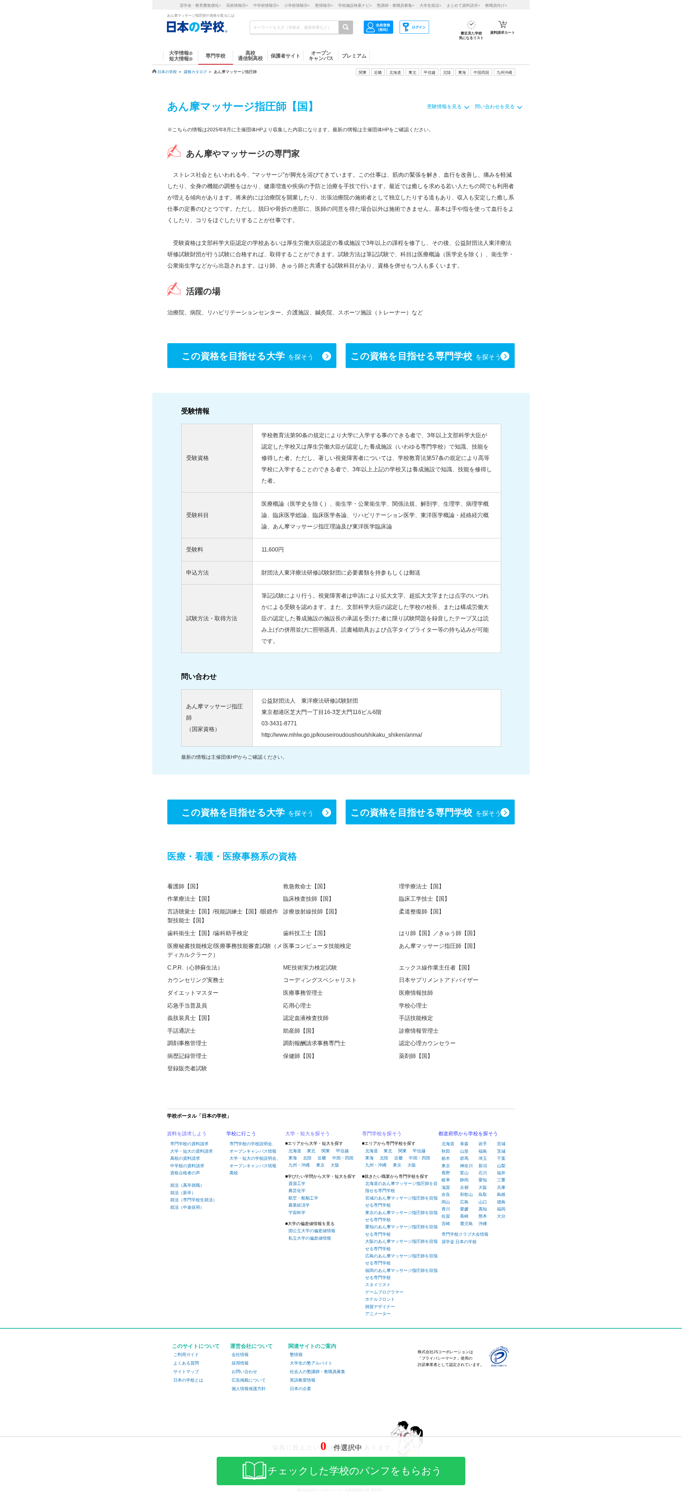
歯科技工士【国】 (306, 933)
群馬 (464, 1158)
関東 (325, 1150)
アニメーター (378, 1313)
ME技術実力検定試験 (310, 968)
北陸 (307, 1158)
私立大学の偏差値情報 (309, 1238)
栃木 (446, 1158)
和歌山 (466, 1194)
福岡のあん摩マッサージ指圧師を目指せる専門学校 (401, 1274)
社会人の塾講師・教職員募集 (317, 1371)
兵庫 (501, 1187)
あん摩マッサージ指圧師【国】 (438, 946)
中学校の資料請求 (187, 1165)
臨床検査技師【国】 (308, 899)
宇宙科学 (296, 1212)
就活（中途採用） (187, 1207)
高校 (233, 1172)
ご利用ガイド (186, 1354)
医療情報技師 (416, 993)
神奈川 (466, 1165)
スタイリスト (378, 1284)
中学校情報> (266, 5)
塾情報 (296, 1354)
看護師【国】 (184, 886)
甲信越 (342, 1150)
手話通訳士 (181, 1031)
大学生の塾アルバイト (311, 1363)
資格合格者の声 (185, 1172)
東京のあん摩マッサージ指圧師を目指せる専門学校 (401, 1216)
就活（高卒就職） (187, 1185)
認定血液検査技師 (306, 1018)
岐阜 (446, 1180)
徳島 (501, 1202)
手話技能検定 (416, 1018)
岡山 (446, 1202)
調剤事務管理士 (187, 1043)
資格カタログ (195, 72)
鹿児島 (466, 1223)
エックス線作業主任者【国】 (436, 968)
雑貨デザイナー (380, 1306)
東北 (311, 1150)
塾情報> (324, 5)
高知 (482, 1209)
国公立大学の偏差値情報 (311, 1230)
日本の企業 (300, 1388)
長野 (446, 1172)
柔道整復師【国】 (421, 912)
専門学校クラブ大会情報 (465, 1234)
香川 (446, 1209)
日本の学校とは (188, 1380)
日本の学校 (167, 72)
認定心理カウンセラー (427, 1043)
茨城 (501, 1151)
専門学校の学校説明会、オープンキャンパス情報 (252, 1147)
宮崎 (446, 1223)
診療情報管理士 (419, 1031)
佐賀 (446, 1216)
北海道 (395, 72)
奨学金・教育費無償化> (200, 5)
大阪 (335, 1165)
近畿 (322, 1158)
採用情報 (240, 1363)
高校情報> (237, 5)
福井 (501, 1172)
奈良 (446, 1194)
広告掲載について (249, 1380)
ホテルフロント (380, 1299)
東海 (292, 1158)
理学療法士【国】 (421, 886)
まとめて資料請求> (463, 5)
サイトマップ (186, 1371)
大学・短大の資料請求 (191, 1151)
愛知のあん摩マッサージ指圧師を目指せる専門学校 (401, 1230)
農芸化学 (296, 1190)
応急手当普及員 (187, 1006)
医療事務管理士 (303, 993)
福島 (482, 1151)
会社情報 (240, 1354)
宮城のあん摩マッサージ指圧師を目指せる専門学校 (401, 1202)
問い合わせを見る (495, 106)
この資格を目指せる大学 (248, 356)
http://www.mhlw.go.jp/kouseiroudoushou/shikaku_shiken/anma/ (341, 735)
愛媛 (464, 1209)
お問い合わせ (244, 1371)
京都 (464, 1187)
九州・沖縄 (299, 1165)
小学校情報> (297, 5)
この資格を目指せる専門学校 (426, 356)
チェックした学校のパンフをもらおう (354, 1470)
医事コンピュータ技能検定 (317, 946)
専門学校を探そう (382, 1133)
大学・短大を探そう (307, 1133)
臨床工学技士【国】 (424, 899)
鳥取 (482, 1194)
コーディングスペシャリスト (320, 980)
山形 (464, 1151)
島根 (501, 1194)
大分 (501, 1216)
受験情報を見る (444, 106)
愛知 (482, 1180)
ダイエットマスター (192, 993)
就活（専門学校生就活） (193, 1199)
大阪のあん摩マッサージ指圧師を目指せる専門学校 (401, 1245)
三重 (501, 1180)
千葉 (501, 1158)
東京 (320, 1165)
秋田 (446, 1151)
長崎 (464, 1216)
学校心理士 (413, 1006)
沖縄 (482, 1223)
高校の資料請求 (185, 1158)
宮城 (501, 1143)
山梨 (501, 1165)
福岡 (501, 1209)
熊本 (482, 1216)
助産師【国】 (300, 1031)
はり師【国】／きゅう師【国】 (438, 933)
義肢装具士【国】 (190, 1018)
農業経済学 (299, 1205)
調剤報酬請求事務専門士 (314, 1043)
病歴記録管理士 (187, 1056)
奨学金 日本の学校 (459, 1241)
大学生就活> (430, 5)
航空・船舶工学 (303, 1198)
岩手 (482, 1143)
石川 (482, 1172)
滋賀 (446, 1187)
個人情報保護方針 (249, 1388)
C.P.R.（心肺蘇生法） (195, 968)
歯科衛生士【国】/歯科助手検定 (207, 933)
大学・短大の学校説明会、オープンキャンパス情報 (255, 1162)
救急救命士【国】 (306, 886)
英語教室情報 (302, 1380)
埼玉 (482, 1158)
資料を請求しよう (187, 1133)
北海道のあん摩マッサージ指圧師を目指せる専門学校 (401, 1187)
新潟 (482, 1165)
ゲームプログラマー (384, 1292)
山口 (482, 1202)
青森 (464, 1143)
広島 (464, 1202)
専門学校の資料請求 (189, 1143)
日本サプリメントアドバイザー (438, 980)
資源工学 (296, 1183)
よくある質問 (186, 1363)
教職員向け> (496, 5)
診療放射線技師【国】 (311, 912)
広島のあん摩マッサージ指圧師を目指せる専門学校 (401, 1259)
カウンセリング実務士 (195, 980)
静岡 (464, 1180)
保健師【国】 (300, 1056)
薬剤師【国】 (416, 1056)
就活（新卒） (183, 1192)
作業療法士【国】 (190, 899)
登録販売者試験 (187, 1068)
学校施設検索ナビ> (355, 5)
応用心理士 (297, 1006)
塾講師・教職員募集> (395, 5)
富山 (464, 1172)
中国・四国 (342, 1158)
